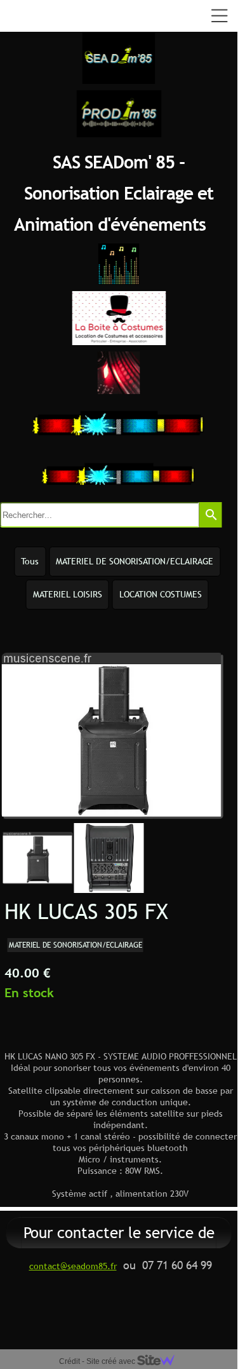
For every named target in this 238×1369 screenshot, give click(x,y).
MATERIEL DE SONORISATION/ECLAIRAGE (134, 561)
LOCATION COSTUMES (160, 594)
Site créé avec (111, 1361)
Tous (30, 561)
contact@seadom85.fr (73, 1266)
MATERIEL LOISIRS (67, 594)
